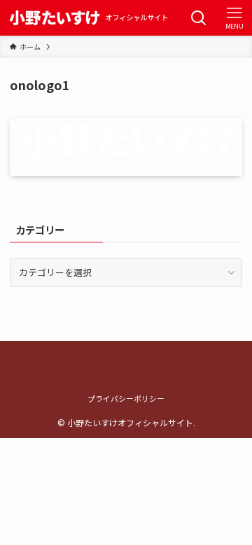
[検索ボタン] (198, 18)
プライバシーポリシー (126, 398)
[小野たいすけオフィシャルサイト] (86, 18)
